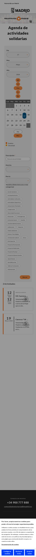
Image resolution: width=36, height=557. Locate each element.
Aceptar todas (30, 552)
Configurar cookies (7, 552)
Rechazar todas (19, 552)
